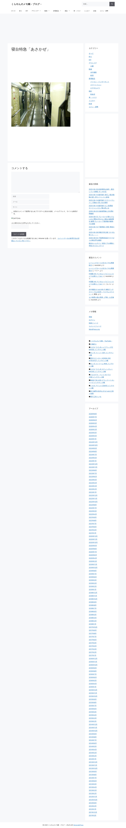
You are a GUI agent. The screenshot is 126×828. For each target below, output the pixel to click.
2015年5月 (92, 712)
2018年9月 (93, 602)
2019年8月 (93, 571)
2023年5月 (93, 480)
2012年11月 (93, 797)
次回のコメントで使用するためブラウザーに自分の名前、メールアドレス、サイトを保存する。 (45, 212)
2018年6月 (93, 611)
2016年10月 (93, 665)
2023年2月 (93, 489)
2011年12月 (93, 812)
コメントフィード (95, 326)
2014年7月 (93, 740)
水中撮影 (93, 72)
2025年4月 (93, 436)
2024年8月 (93, 451)
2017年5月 (92, 643)
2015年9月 (93, 699)
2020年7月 (93, 552)
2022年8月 (93, 505)
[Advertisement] (63, 27)
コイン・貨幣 (104, 11)
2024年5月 (93, 458)
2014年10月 (93, 731)
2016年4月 (93, 684)
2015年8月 (92, 702)
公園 (92, 66)
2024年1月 (93, 461)
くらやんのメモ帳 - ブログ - (26, 4)
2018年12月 (93, 593)
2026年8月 (93, 414)
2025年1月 (92, 439)
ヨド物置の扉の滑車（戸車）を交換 (101, 297)
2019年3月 (93, 583)
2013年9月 (93, 771)
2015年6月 (93, 709)
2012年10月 (93, 800)
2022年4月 (93, 514)
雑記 (66, 11)
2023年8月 (93, 470)
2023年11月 (93, 467)
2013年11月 (93, 765)
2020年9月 (93, 546)
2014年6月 (93, 743)
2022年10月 (93, 502)
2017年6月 (93, 640)
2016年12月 (93, 658)
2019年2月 (93, 586)
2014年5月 (93, 746)
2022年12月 (93, 495)
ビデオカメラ (95, 88)
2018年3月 (93, 621)
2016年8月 (93, 671)
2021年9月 (93, 517)
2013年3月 (93, 790)
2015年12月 (93, 690)
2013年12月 (93, 762)
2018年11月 (93, 596)
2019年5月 (93, 580)
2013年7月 (93, 778)
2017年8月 (92, 633)
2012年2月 (92, 806)
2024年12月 (93, 442)
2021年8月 (92, 520)
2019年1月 (92, 589)
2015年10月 (93, 696)
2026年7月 (93, 417)
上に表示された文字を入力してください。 (26, 223)
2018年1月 (92, 624)
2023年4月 (93, 483)
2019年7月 (93, 574)
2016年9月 (93, 668)
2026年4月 (93, 426)
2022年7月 (93, 508)
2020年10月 (93, 542)
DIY (27, 11)
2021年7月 (92, 524)
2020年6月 (93, 555)
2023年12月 (93, 464)
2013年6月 (93, 781)
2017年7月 (92, 637)
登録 (90, 317)
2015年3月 (93, 718)
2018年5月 (92, 615)
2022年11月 (93, 498)
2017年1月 (92, 655)
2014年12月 (93, 724)
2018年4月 (93, 618)
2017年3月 (93, 649)
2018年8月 (92, 605)
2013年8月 (93, 775)
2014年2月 (93, 756)
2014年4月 (93, 749)
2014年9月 (93, 734)
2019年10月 (93, 567)
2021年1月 (92, 533)
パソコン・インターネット (99, 82)
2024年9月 (93, 448)
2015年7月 (92, 706)
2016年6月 (93, 677)
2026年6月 (93, 420)
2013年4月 (93, 787)
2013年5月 (93, 784)
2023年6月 (93, 476)
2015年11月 (93, 693)
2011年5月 (92, 815)
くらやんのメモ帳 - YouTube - (101, 341)
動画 (46, 11)
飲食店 (92, 94)
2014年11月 (93, 728)
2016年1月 (92, 687)
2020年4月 (93, 558)
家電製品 (56, 11)
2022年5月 (93, 511)
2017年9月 (93, 630)
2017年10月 (93, 627)
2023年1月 (93, 492)
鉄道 (94, 11)
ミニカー (87, 11)
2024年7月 (93, 455)
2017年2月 (92, 652)
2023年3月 (93, 486)
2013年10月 (93, 768)
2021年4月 (93, 530)
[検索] (112, 4)
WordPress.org (94, 329)
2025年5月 (93, 433)
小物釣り (93, 344)
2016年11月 (93, 662)
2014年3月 (93, 753)
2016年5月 (93, 680)
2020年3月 (93, 561)
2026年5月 (93, 423)
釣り (20, 11)
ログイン (92, 320)
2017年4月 (93, 646)
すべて (13, 11)
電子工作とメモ (95, 397)
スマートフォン (95, 85)
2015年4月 (93, 715)
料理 (92, 75)
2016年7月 (93, 674)
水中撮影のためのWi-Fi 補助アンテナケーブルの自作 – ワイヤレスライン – (101, 292)
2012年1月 (92, 809)
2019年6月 (93, 577)
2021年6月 (93, 527)
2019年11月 (93, 564)
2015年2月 (92, 721)
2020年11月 (93, 539)
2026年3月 (93, 429)
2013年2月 (93, 793)
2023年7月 (93, 473)
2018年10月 (93, 599)
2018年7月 (92, 608)
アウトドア (35, 11)
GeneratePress (78, 825)
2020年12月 (93, 536)
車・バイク (77, 11)
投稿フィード (93, 323)
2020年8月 (93, 549)
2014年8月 (93, 737)
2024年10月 (93, 445)
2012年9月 (93, 803)
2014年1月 (92, 759)
